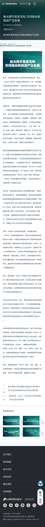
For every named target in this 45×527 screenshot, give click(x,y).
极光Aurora (8, 29)
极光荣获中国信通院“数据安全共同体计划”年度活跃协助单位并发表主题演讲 (24, 388)
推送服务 (30, 336)
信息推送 (24, 247)
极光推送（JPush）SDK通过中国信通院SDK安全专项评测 (25, 398)
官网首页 (3, 44)
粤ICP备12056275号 (32, 519)
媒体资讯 (11, 44)
